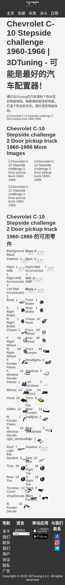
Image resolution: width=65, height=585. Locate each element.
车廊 (21, 13)
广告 (6, 571)
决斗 (43, 13)
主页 (10, 13)
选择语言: (20, 530)
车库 (32, 13)
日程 (54, 13)
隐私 (6, 565)
